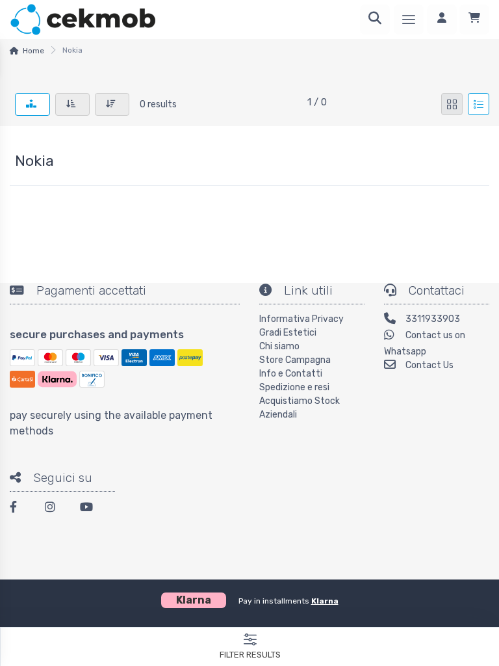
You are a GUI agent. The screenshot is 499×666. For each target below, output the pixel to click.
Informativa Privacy (301, 319)
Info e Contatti (290, 373)
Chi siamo (279, 346)
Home (33, 50)
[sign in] (442, 19)
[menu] (408, 19)
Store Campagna (295, 360)
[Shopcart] (474, 19)
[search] (374, 19)
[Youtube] (89, 509)
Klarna (325, 601)
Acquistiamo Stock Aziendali (299, 407)
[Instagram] (54, 509)
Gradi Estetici (287, 332)
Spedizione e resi (294, 387)
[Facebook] (19, 509)
